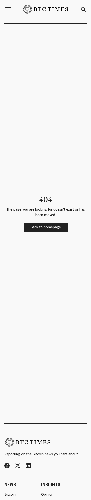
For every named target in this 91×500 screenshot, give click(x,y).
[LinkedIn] (28, 465)
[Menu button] (7, 9)
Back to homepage (45, 227)
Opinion (47, 494)
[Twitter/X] (17, 465)
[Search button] (83, 9)
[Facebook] (7, 465)
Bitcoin (10, 494)
